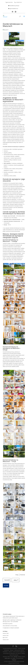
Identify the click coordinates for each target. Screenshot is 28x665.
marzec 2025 (6, 633)
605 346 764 (10, 2)
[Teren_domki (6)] (20, 43)
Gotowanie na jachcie (7, 623)
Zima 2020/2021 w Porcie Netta (10, 625)
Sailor (14, 658)
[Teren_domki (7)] (9, 43)
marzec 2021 (6, 635)
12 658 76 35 (19, 2)
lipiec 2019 (5, 637)
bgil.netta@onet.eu (14, 8)
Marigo (15, 656)
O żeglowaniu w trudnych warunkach (11, 627)
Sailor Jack (7, 658)
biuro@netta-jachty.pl (14, 5)
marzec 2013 (6, 639)
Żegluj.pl (14, 659)
